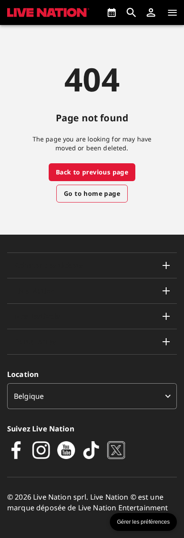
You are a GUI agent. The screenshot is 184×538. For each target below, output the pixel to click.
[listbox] (92, 396)
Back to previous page (92, 172)
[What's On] (111, 12)
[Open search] (131, 12)
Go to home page (92, 193)
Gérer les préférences (143, 522)
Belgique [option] (29, 396)
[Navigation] (172, 12)
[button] (151, 12)
